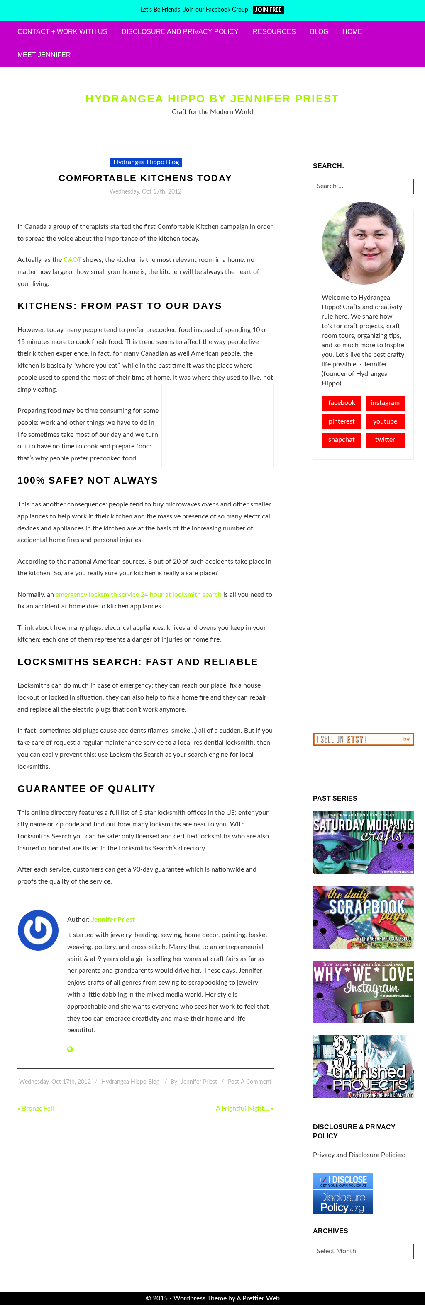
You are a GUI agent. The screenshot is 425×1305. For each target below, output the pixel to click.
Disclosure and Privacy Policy (180, 31)
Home (352, 31)
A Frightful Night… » (245, 1108)
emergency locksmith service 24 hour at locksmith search (139, 594)
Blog (319, 31)
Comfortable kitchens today (145, 178)
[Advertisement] (363, 596)
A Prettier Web (258, 1298)
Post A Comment (249, 1082)
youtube (385, 421)
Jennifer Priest (113, 919)
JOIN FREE (268, 10)
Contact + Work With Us (62, 31)
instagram (385, 402)
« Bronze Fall (35, 1108)
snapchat (341, 439)
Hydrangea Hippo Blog (146, 162)
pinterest (342, 421)
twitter (385, 439)
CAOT (72, 260)
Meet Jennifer (44, 54)
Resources (274, 31)
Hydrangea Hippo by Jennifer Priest (212, 98)
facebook (341, 402)
